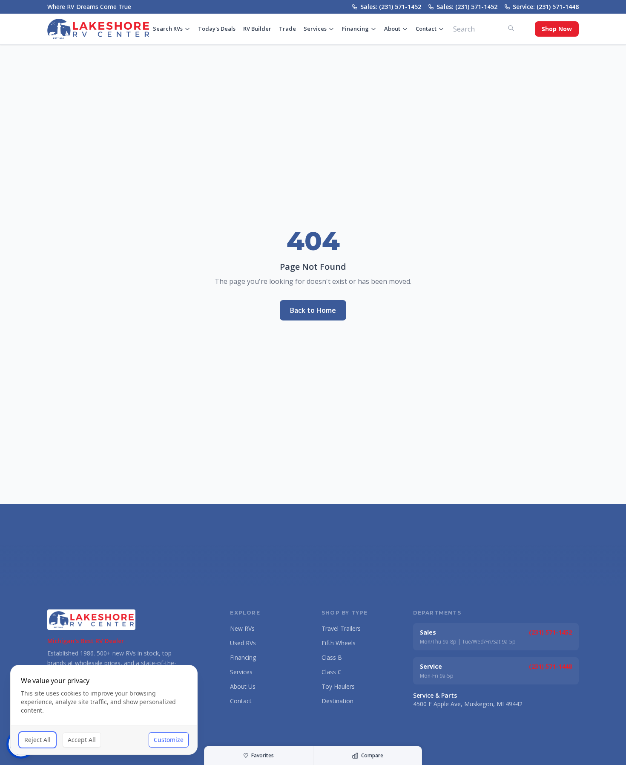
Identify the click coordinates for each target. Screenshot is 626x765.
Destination (337, 701)
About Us (243, 686)
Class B (332, 657)
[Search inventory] (511, 28)
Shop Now (557, 29)
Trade (287, 28)
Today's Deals (216, 28)
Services (315, 28)
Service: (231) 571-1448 (546, 7)
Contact (426, 28)
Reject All (37, 740)
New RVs (242, 628)
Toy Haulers (338, 686)
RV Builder (257, 28)
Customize (169, 740)
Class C (332, 672)
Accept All (82, 740)
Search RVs (168, 28)
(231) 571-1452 (550, 632)
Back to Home (313, 310)
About (392, 28)
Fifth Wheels (339, 643)
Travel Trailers (341, 628)
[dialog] (104, 710)
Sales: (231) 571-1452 (390, 7)
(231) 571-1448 (550, 666)
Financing (355, 28)
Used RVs (243, 643)
